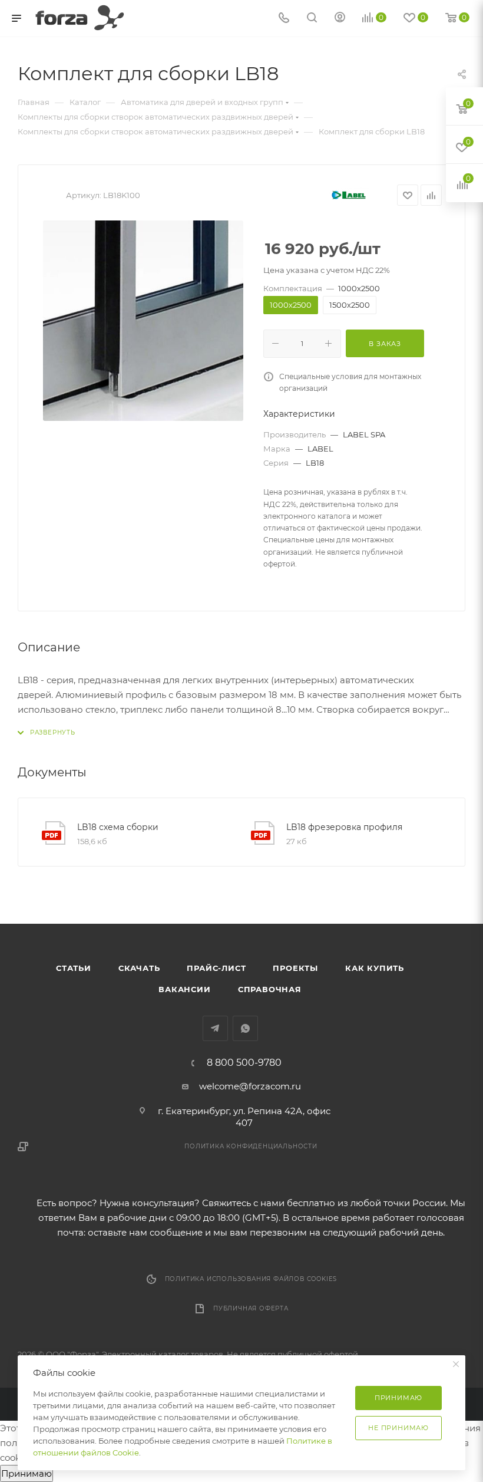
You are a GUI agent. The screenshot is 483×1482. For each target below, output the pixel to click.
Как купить (374, 968)
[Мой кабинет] (340, 18)
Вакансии (184, 989)
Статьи (73, 968)
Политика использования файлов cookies (251, 1279)
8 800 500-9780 (244, 1063)
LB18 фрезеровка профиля (344, 827)
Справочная (270, 989)
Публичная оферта (251, 1308)
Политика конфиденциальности (250, 1146)
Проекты (295, 968)
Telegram (215, 1028)
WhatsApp (245, 1028)
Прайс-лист (216, 968)
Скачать (139, 968)
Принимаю (26, 1473)
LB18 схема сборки (117, 827)
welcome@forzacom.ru (250, 1086)
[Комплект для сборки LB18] (143, 320)
